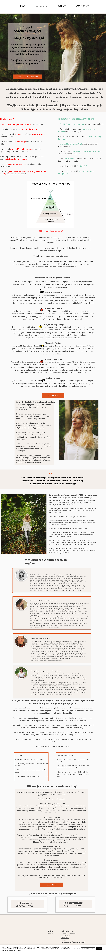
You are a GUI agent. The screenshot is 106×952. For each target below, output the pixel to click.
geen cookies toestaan (87, 948)
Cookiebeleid (65, 938)
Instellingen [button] (77, 948)
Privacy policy (65, 935)
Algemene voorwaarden (68, 933)
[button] (82, 6)
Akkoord (99, 948)
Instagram (51, 933)
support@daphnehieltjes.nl (76, 942)
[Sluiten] (104, 949)
